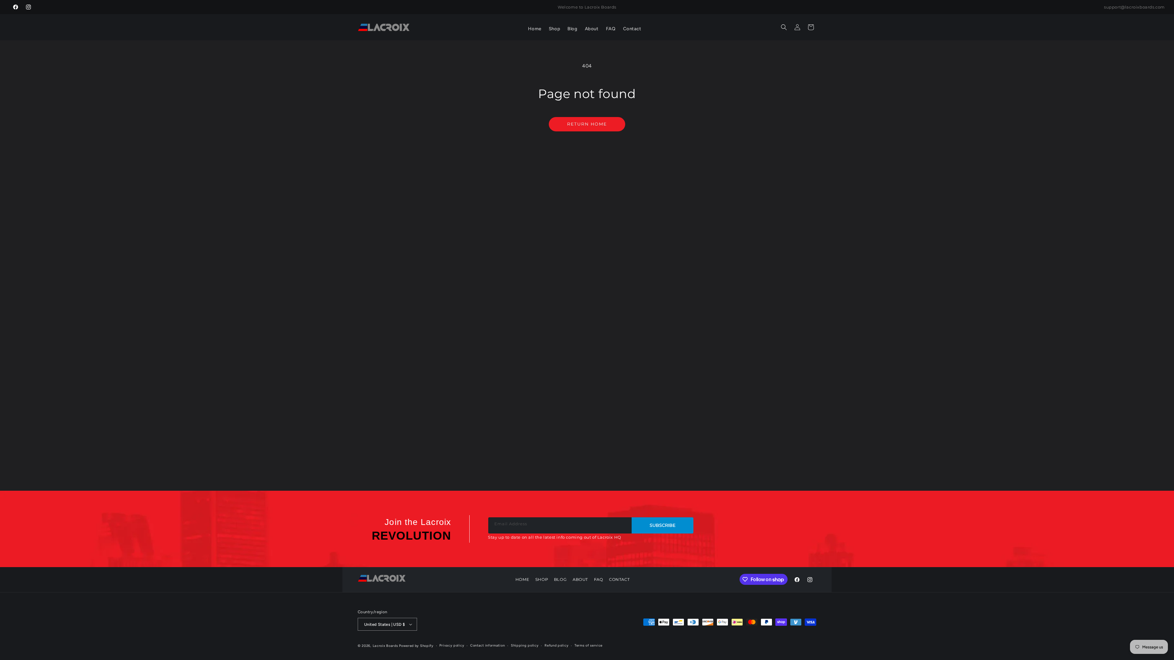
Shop (541, 579)
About (580, 579)
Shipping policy (525, 645)
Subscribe (662, 525)
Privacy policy (451, 645)
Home (522, 579)
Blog (560, 579)
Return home (587, 124)
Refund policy (556, 645)
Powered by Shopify (416, 646)
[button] (554, 29)
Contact (619, 579)
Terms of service (588, 645)
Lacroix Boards (385, 646)
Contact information (487, 645)
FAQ (598, 579)
